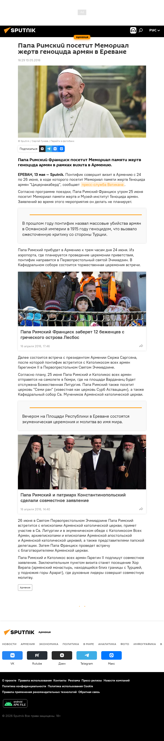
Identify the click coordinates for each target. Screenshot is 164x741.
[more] (141, 345)
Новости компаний (117, 680)
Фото (124, 644)
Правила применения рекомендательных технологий (39, 692)
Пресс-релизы (92, 680)
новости (9, 644)
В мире (88, 644)
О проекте (9, 680)
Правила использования (35, 680)
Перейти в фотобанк (62, 141)
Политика (71, 644)
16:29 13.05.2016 (29, 60)
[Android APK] (15, 704)
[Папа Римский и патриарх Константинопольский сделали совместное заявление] (82, 462)
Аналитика (107, 644)
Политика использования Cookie (70, 686)
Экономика (48, 644)
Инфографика (144, 644)
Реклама (74, 680)
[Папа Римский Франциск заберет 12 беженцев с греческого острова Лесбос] (82, 299)
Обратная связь (89, 692)
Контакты (59, 680)
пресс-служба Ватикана (102, 184)
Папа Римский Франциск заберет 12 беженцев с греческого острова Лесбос (72, 334)
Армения (25, 587)
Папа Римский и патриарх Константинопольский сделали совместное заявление (73, 497)
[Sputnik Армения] (21, 34)
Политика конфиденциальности (24, 686)
